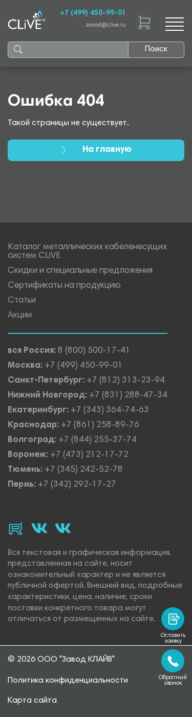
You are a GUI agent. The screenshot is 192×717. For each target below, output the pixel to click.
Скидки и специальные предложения (80, 271)
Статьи (22, 300)
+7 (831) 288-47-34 (128, 395)
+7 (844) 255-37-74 (97, 440)
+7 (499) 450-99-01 (93, 13)
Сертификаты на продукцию (64, 286)
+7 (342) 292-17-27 (77, 485)
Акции (20, 315)
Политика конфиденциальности (68, 680)
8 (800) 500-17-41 (94, 351)
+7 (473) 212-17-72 (89, 455)
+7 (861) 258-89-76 (100, 425)
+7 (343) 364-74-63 (110, 410)
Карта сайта (32, 700)
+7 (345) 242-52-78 (84, 470)
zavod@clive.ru (106, 25)
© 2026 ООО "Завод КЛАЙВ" (61, 659)
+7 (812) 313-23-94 (126, 380)
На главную (107, 150)
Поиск (156, 49)
